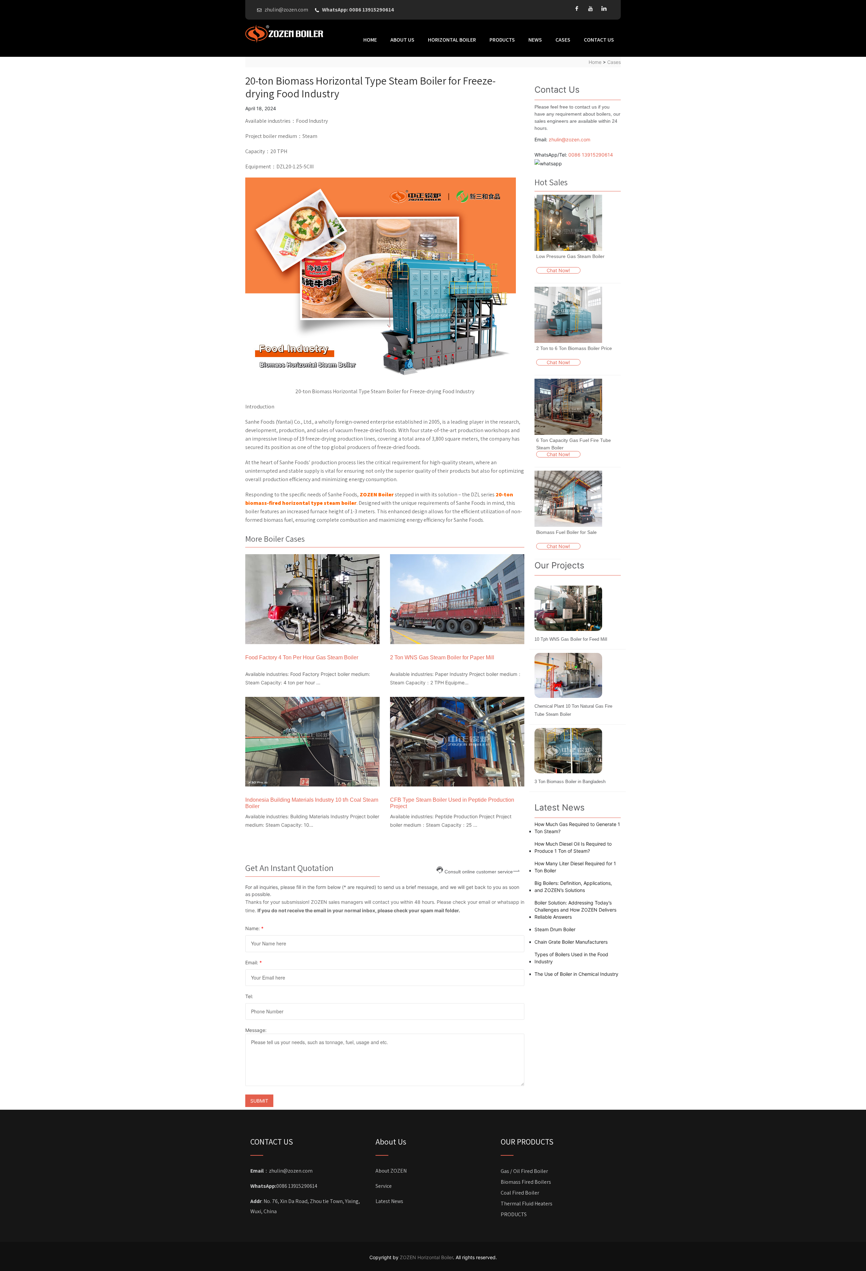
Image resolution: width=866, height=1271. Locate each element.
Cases (562, 39)
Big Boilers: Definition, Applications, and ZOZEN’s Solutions (573, 886)
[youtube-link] (590, 8)
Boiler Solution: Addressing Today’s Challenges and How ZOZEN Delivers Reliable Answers (575, 910)
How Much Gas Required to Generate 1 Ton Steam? (577, 827)
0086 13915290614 (590, 155)
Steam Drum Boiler (554, 929)
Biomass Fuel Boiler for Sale (566, 532)
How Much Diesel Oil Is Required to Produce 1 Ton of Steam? (573, 847)
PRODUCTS (502, 39)
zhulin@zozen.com (569, 139)
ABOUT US (402, 39)
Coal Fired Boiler (520, 1192)
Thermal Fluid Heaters (526, 1203)
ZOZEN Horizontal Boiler (426, 1257)
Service (383, 1186)
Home (370, 39)
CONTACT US (599, 39)
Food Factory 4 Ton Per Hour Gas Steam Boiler (301, 657)
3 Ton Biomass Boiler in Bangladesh (570, 781)
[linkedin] (604, 8)
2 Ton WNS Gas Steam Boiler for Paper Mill (442, 657)
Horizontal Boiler (452, 39)
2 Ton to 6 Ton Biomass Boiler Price (574, 348)
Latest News (389, 1201)
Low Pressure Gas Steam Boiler (570, 256)
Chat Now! (558, 270)
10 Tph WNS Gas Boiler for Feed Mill (570, 639)
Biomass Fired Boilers (526, 1181)
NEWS (535, 39)
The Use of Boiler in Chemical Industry (576, 974)
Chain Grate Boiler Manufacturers (571, 942)
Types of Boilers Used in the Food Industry (571, 957)
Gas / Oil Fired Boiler (524, 1171)
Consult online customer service (479, 871)
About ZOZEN (391, 1170)
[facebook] (577, 8)
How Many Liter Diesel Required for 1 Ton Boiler (575, 867)
